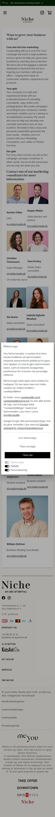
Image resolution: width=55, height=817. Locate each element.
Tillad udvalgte (28, 446)
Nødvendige (17, 462)
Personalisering (19, 470)
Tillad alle (27, 455)
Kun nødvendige (27, 438)
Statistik (15, 466)
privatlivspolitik (12, 415)
